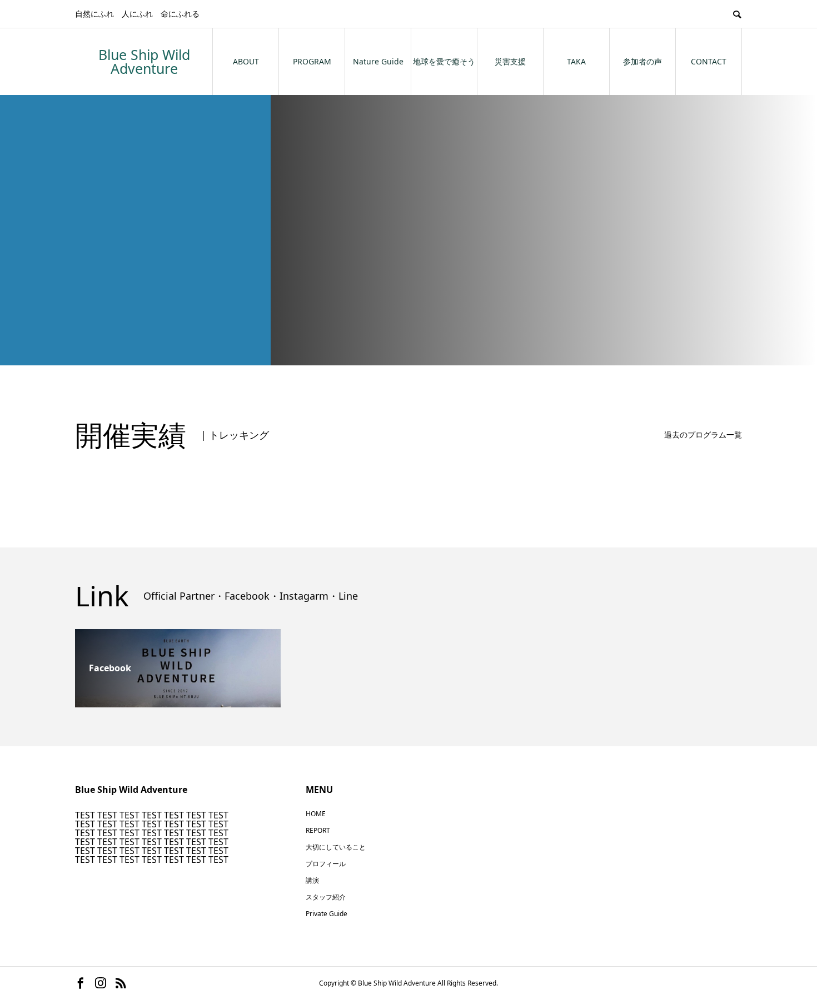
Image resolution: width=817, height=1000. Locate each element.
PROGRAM (312, 61)
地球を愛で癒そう (444, 61)
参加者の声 (642, 61)
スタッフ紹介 (326, 897)
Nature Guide (378, 61)
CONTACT (708, 61)
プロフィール (326, 863)
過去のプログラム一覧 (703, 434)
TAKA (576, 61)
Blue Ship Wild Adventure (144, 62)
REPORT (318, 830)
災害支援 (510, 61)
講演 (312, 880)
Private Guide (326, 913)
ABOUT (246, 61)
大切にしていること (336, 847)
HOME (316, 813)
